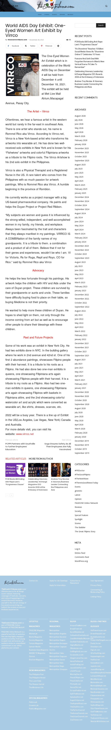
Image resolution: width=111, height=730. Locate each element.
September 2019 (82, 453)
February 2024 (81, 237)
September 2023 (82, 258)
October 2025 (81, 156)
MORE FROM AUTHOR (41, 458)
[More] (58, 46)
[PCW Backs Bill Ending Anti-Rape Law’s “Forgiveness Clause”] (15, 470)
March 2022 (80, 331)
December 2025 (82, 148)
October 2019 (81, 449)
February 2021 (81, 384)
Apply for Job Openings (58, 581)
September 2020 (82, 404)
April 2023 (79, 278)
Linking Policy (96, 597)
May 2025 (79, 176)
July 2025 (79, 168)
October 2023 (81, 254)
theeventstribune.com (17, 40)
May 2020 (79, 420)
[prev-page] (7, 495)
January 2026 (80, 144)
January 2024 (80, 241)
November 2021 (82, 347)
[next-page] (11, 495)
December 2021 (82, 343)
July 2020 (79, 412)
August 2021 (80, 359)
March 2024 (80, 233)
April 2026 (79, 132)
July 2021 (79, 363)
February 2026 (81, 140)
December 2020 (82, 392)
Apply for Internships (58, 585)
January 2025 (80, 193)
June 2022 (79, 319)
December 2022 (82, 294)
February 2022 (81, 335)
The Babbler (80, 527)
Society (78, 511)
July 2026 (79, 120)
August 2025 (80, 164)
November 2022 (82, 298)
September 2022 (82, 306)
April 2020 (79, 424)
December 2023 (82, 246)
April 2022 (79, 327)
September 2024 (82, 209)
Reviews (78, 507)
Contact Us (33, 581)
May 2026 (79, 128)
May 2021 (79, 371)
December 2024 (82, 197)
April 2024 (79, 229)
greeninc (78, 491)
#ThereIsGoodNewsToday (86, 482)
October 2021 (81, 351)
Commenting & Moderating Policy (98, 591)
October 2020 (81, 400)
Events (78, 486)
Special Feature (81, 515)
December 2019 (82, 441)
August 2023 (80, 262)
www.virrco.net (25, 434)
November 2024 (82, 201)
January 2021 (80, 388)
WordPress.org (81, 561)
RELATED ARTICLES (15, 458)
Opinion (78, 499)
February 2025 (81, 189)
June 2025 (79, 172)
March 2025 (80, 185)
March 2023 (80, 282)
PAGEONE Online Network (86, 503)
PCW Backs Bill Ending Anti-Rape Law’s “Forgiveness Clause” (14, 482)
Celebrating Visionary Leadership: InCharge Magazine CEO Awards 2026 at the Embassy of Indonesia (38, 484)
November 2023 (82, 250)
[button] (106, 6)
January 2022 (80, 339)
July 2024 (79, 217)
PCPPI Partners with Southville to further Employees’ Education (20, 446)
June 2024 (79, 221)
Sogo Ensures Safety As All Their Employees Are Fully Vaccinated (58, 446)
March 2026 (80, 136)
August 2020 (80, 408)
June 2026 (79, 124)
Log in (77, 549)
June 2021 (79, 367)
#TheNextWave (81, 478)
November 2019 (82, 445)
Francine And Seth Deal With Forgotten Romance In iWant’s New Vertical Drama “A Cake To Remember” (89, 63)
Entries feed (80, 553)
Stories (78, 523)
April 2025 (79, 181)
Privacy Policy (96, 585)
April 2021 (79, 376)
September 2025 (82, 160)
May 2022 (79, 323)
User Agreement (97, 581)
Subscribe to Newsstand (75, 582)
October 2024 (81, 205)
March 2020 (80, 428)
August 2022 (80, 311)
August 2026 (80, 116)
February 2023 (81, 286)
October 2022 (81, 302)
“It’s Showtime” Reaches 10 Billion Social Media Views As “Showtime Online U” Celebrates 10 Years (89, 52)
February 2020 (81, 432)
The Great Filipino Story (85, 531)
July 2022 (79, 315)
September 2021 (82, 355)
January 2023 (80, 290)
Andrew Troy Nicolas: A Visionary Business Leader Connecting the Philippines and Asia (60, 484)
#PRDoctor (80, 470)
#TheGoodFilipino (82, 474)
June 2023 (79, 270)
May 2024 (79, 225)
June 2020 (79, 416)
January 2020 (80, 436)
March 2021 (80, 380)
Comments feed (82, 557)
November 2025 (82, 152)
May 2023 (79, 274)
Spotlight (78, 519)
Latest (77, 495)
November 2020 (82, 396)
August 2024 (80, 213)
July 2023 (79, 266)
